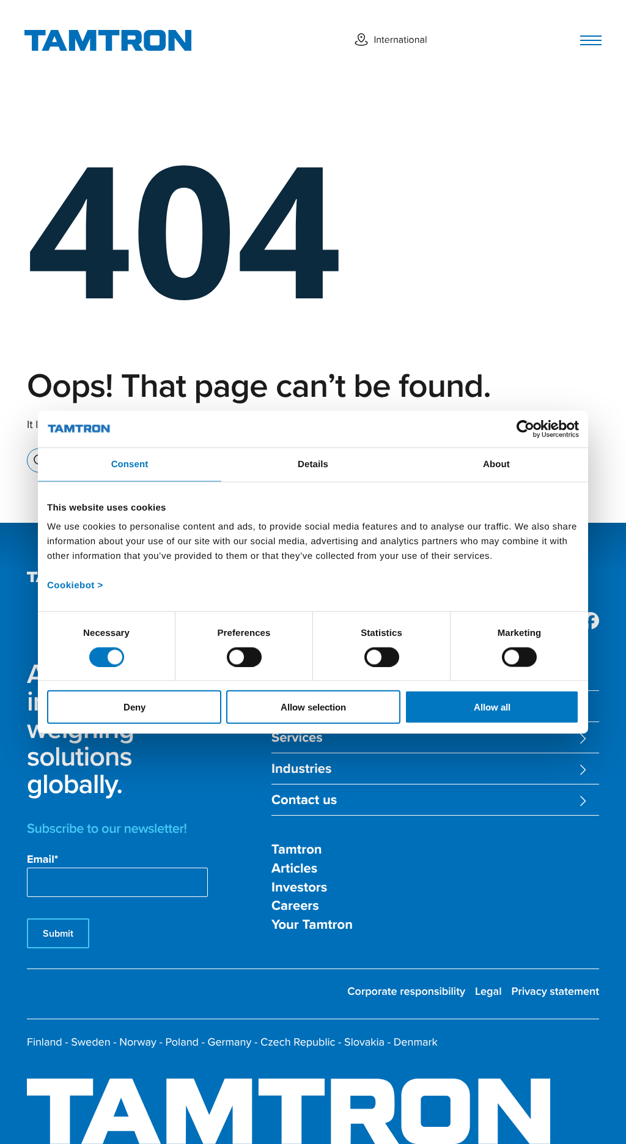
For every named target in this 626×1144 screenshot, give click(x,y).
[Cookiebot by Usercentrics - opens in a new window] (525, 428)
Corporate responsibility (406, 991)
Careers (295, 905)
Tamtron (296, 849)
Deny (134, 707)
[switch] (244, 656)
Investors (299, 887)
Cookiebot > (75, 585)
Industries (301, 768)
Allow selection (313, 707)
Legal (488, 991)
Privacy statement (555, 991)
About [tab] (496, 464)
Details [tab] (313, 464)
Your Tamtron (312, 924)
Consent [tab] (130, 464)
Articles (294, 868)
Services (297, 737)
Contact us (304, 800)
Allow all (492, 707)
